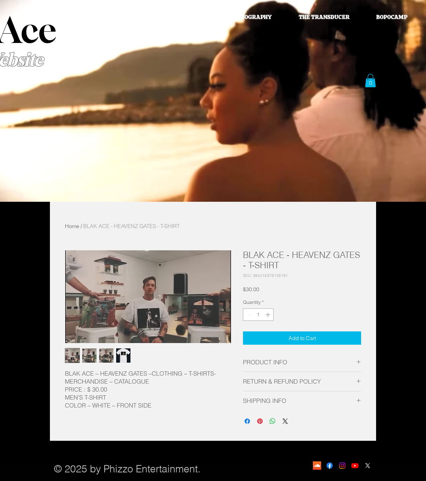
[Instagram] (342, 465)
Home (72, 226)
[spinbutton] (258, 314)
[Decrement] (248, 314)
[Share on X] (285, 421)
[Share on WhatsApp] (273, 421)
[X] (367, 465)
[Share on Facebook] (247, 421)
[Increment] (268, 314)
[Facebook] (329, 465)
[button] (370, 80)
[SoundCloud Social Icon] (317, 465)
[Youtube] (355, 465)
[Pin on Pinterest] (260, 421)
